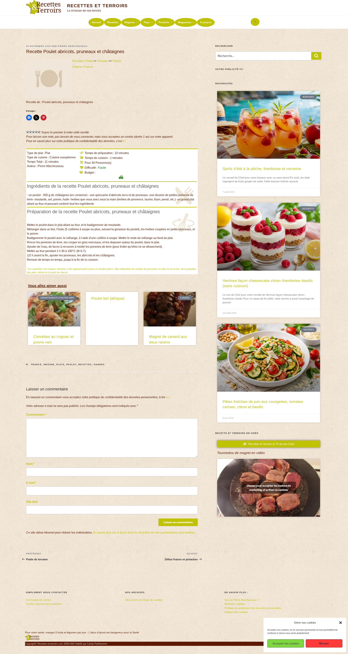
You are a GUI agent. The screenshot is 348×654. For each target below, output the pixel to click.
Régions (130, 22)
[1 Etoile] (27, 131)
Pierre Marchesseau (73, 46)
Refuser (324, 643)
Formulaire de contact (38, 599)
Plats (89, 61)
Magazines (184, 22)
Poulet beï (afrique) (107, 298)
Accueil (96, 22)
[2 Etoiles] (30, 131)
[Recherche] (316, 56)
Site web (32, 501)
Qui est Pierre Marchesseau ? (242, 599)
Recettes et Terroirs (97, 5)
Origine (77, 66)
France (88, 66)
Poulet (117, 61)
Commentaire (36, 414)
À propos (206, 22)
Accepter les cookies (285, 643)
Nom (30, 463)
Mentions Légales (235, 603)
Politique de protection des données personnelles (253, 608)
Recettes (112, 22)
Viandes (102, 61)
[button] (340, 622)
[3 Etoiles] (33, 131)
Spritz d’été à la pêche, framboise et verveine (262, 168)
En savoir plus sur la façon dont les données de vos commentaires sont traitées (143, 532)
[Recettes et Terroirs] (32, 639)
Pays (147, 22)
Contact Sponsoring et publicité (44, 603)
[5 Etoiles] (39, 131)
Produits (164, 22)
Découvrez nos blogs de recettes (144, 599)
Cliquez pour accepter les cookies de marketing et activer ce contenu (268, 487)
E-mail (31, 482)
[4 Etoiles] (36, 131)
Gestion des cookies (236, 612)
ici (124, 141)
